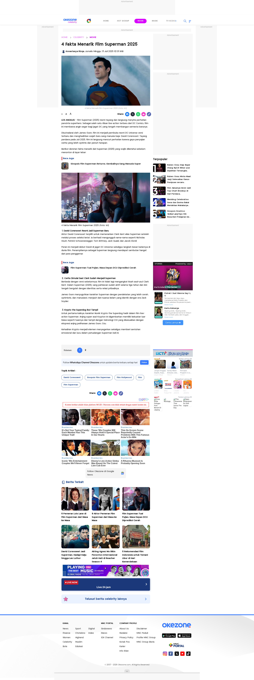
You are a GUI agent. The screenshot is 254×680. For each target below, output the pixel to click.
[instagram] (165, 653)
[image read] (65, 166)
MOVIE (93, 37)
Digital (91, 629)
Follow (144, 362)
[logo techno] (70, 21)
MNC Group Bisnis (146, 642)
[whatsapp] (138, 114)
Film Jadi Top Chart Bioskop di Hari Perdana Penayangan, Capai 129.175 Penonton (179, 191)
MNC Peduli (142, 633)
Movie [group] (140, 21)
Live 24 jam (104, 587)
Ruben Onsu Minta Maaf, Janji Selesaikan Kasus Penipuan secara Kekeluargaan (179, 180)
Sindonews (106, 629)
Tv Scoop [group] (171, 21)
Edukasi (79, 646)
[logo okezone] (176, 625)
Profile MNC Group (146, 638)
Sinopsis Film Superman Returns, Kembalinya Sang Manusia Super (106, 164)
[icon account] (63, 51)
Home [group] (106, 21)
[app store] (184, 635)
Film (140, 377)
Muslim (78, 642)
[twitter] (176, 653)
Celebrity (67, 642)
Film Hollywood (124, 377)
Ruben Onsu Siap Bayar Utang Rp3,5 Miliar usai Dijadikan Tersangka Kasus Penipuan (178, 168)
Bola (65, 646)
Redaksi (123, 633)
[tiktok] (188, 653)
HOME (64, 37)
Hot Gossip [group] (123, 21)
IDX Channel (107, 638)
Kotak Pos (124, 642)
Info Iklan (124, 651)
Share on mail (143, 114)
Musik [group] (155, 21)
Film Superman (71, 385)
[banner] (106, 575)
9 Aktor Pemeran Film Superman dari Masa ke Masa (104, 517)
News (65, 629)
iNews (104, 633)
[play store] (169, 635)
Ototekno (80, 633)
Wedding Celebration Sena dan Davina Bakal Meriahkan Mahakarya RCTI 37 (178, 203)
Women (66, 638)
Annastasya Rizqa (75, 51)
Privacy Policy (126, 638)
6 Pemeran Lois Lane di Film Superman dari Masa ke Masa (74, 517)
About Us (124, 629)
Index (91, 633)
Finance (66, 633)
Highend (79, 638)
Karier (122, 646)
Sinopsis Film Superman (98, 377)
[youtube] (182, 653)
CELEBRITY (78, 37)
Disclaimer (142, 629)
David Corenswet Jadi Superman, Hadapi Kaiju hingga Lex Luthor (73, 555)
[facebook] (171, 653)
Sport (78, 629)
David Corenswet (72, 377)
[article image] (159, 168)
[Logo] (89, 21)
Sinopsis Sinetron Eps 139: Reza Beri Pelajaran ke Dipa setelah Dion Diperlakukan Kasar (178, 214)
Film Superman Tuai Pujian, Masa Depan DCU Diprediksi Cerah (103, 268)
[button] (176, 21)
